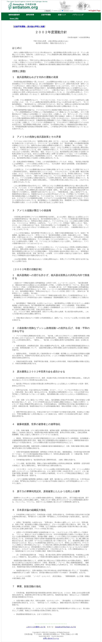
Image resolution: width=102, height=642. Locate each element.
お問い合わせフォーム (51, 638)
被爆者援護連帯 (14, 15)
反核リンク (62, 15)
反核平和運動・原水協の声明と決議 (29, 26)
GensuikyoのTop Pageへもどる (65, 627)
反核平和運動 (46, 15)
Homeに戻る (14, 18)
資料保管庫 (30, 15)
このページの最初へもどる (35, 627)
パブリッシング (77, 15)
